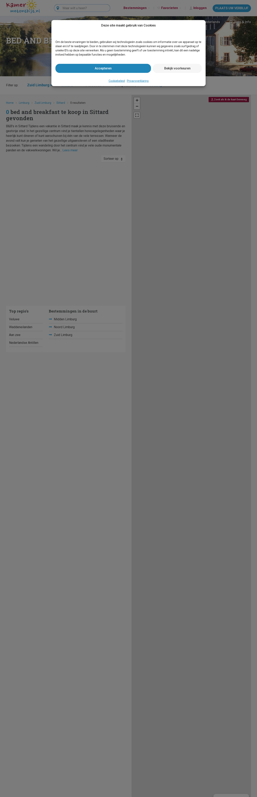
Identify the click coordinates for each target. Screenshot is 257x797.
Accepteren (103, 68)
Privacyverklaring (138, 80)
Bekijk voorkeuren (177, 68)
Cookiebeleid (117, 80)
